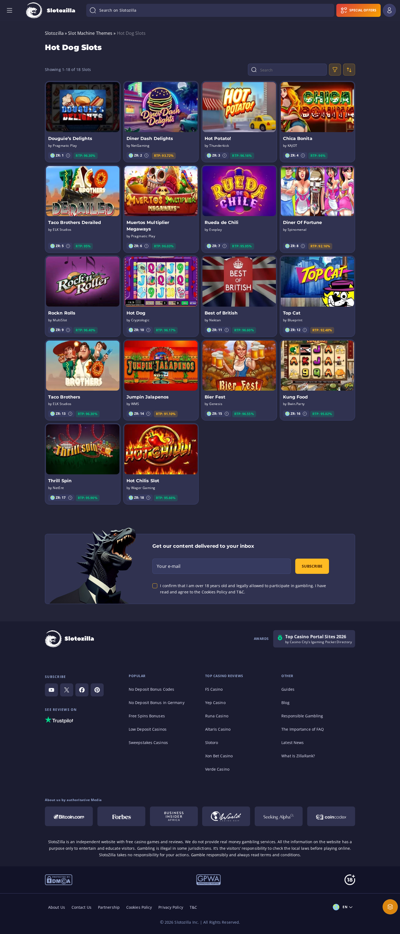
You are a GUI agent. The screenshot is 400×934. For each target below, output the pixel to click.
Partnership (109, 907)
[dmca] (58, 879)
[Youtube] (51, 689)
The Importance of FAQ (302, 729)
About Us (56, 907)
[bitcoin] (69, 816)
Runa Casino (216, 715)
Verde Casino (217, 769)
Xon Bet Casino (219, 755)
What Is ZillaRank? (298, 755)
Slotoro (211, 742)
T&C (193, 907)
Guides (287, 689)
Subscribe (312, 566)
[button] (68, 155)
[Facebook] (81, 689)
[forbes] (121, 816)
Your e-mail (168, 566)
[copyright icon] (226, 816)
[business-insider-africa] (174, 816)
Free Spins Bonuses (147, 715)
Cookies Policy (139, 907)
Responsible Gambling (302, 715)
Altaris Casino (217, 729)
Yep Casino (215, 702)
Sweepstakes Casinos (148, 742)
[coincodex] (331, 816)
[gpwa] (208, 879)
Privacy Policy (170, 907)
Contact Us (81, 907)
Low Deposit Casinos (148, 729)
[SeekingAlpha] (279, 816)
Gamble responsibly (209, 854)
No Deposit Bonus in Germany (156, 702)
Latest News (292, 742)
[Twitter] (66, 689)
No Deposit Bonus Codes (151, 689)
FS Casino (214, 689)
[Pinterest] (97, 689)
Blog (285, 702)
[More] (390, 906)
